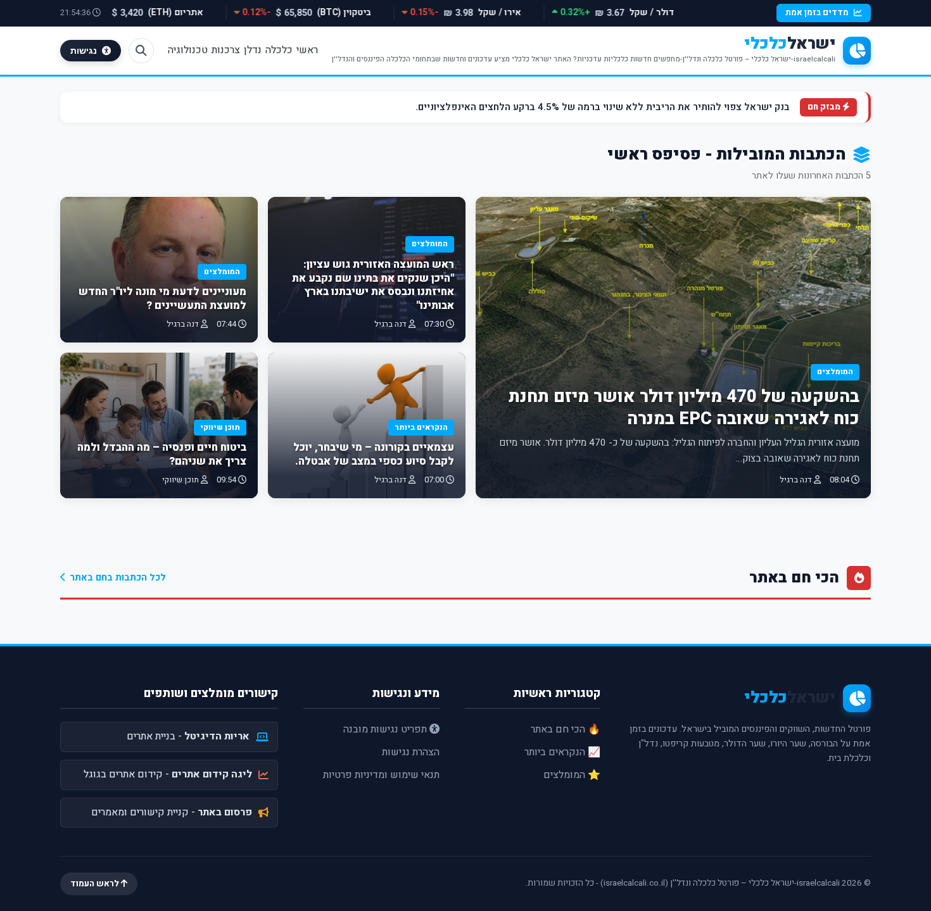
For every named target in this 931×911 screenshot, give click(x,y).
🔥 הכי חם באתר (565, 729)
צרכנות (226, 50)
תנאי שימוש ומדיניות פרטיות (381, 774)
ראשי (307, 50)
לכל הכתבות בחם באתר (118, 577)
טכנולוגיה (188, 50)
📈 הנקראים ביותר (562, 752)
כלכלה (279, 50)
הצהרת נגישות (411, 752)
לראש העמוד (95, 883)
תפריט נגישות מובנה (386, 729)
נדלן (253, 50)
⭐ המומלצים (571, 774)
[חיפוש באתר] (141, 50)
